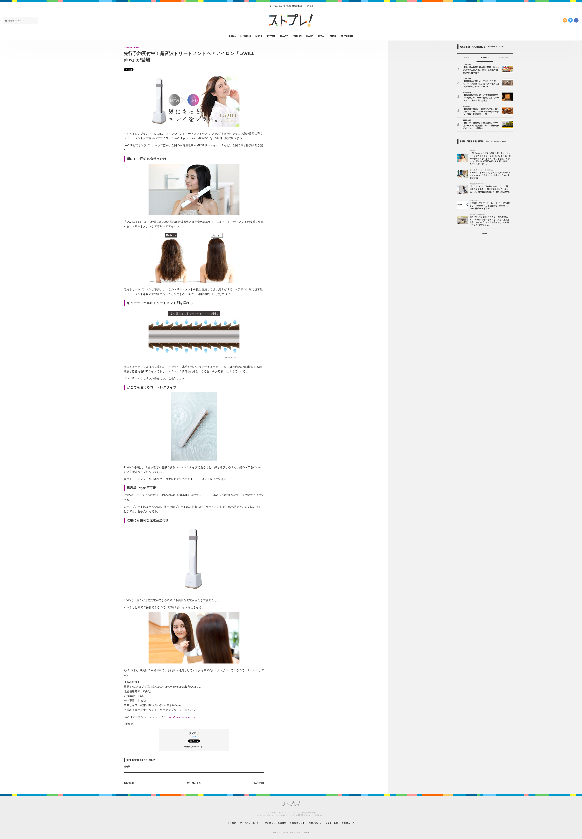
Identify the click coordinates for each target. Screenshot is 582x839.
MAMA (309, 35)
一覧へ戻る (195, 783)
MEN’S (333, 35)
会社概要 (231, 823)
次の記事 (258, 783)
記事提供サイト (297, 823)
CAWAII (321, 35)
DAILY (466, 57)
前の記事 (129, 783)
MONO (258, 35)
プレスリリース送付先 (275, 823)
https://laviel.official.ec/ (180, 717)
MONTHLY (503, 57)
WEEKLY (485, 57)
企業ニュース (348, 823)
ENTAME (271, 35)
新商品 (127, 767)
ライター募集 (331, 823)
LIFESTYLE (245, 35)
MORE (484, 233)
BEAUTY (284, 35)
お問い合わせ (315, 823)
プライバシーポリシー (250, 823)
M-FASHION (347, 35)
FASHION (297, 35)
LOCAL (232, 35)
